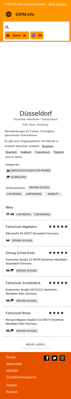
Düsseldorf (36, 113)
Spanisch (11, 151)
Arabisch (26, 151)
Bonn (32, 124)
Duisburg (42, 124)
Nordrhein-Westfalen (26, 119)
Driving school (39, 187)
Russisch (47, 146)
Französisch (42, 151)
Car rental (14, 194)
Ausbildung (18, 177)
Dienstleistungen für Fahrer (30, 170)
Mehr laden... (36, 344)
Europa (10, 356)
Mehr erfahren (58, 4)
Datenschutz (14, 363)
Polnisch (58, 151)
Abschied (12, 370)
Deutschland (49, 119)
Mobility (53, 194)
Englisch (11, 384)
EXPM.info (25, 14)
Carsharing (34, 194)
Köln (25, 124)
